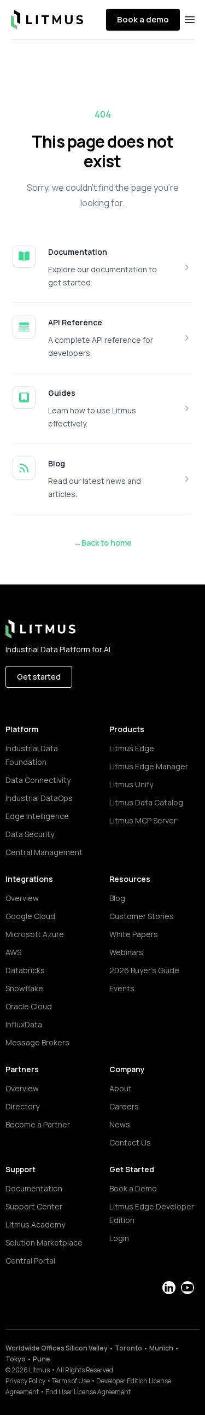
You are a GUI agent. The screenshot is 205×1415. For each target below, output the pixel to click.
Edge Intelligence (37, 816)
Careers (124, 1106)
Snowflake (24, 988)
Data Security (29, 834)
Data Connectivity (38, 780)
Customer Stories (141, 916)
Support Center (33, 1206)
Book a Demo (133, 1188)
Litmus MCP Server (143, 820)
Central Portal (30, 1260)
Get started (39, 676)
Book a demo (143, 19)
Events (121, 988)
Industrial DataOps (39, 798)
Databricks (25, 970)
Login (119, 1238)
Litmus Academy (35, 1224)
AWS (13, 952)
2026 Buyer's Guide (144, 970)
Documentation (77, 252)
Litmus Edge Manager (148, 766)
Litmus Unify (131, 784)
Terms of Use (71, 1380)
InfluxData (23, 1024)
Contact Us (130, 1142)
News (119, 1124)
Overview (22, 898)
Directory (22, 1106)
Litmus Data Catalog (146, 802)
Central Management (44, 852)
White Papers (133, 934)
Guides (61, 393)
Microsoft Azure (34, 934)
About (120, 1088)
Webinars (126, 952)
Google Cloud (30, 916)
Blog (56, 463)
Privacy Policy (25, 1380)
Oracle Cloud (28, 1006)
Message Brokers (37, 1042)
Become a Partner (37, 1124)
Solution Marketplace (44, 1242)
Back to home (103, 542)
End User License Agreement (88, 1391)
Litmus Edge (131, 748)
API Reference (75, 322)
